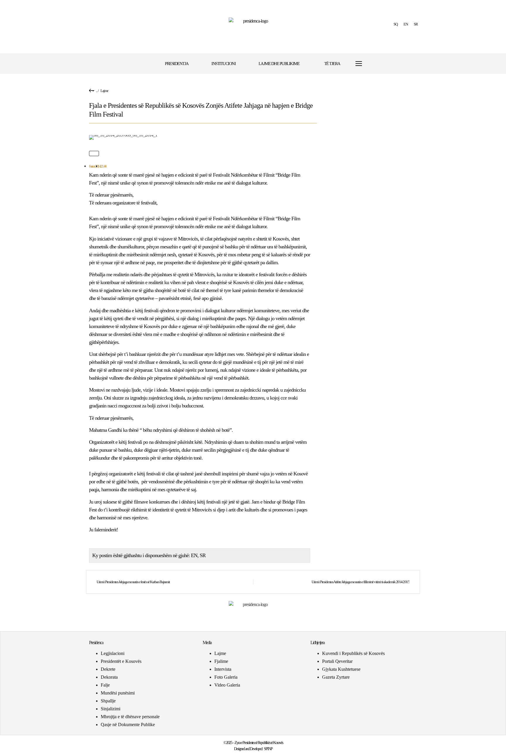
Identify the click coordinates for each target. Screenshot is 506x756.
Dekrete (108, 669)
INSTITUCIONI (223, 63)
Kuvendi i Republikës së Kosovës (353, 653)
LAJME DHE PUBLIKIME (279, 63)
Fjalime (221, 661)
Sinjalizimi (110, 708)
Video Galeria (227, 684)
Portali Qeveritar (337, 661)
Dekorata (109, 677)
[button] (377, 64)
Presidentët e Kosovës (121, 661)
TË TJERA (332, 63)
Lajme (104, 90)
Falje (105, 684)
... (96, 90)
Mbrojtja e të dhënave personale (130, 716)
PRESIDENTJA (177, 63)
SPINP (268, 749)
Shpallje (108, 700)
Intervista (222, 669)
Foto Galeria (225, 677)
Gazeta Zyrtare (336, 677)
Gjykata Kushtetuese (341, 669)
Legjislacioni (112, 653)
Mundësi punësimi (118, 692)
